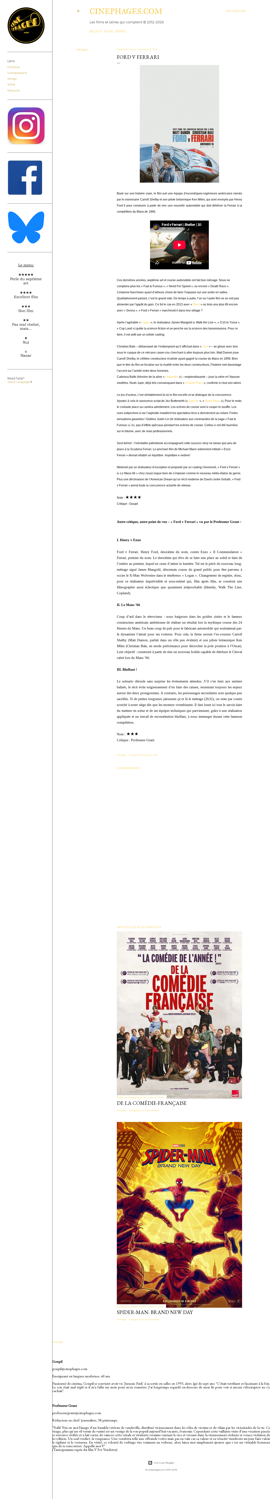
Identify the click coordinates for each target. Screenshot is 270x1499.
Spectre (194, 400)
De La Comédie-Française (152, 1103)
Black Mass (212, 400)
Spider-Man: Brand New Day (155, 1312)
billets (96, 31)
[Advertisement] (179, 890)
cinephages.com (126, 11)
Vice (205, 346)
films (108, 31)
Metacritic (13, 90)
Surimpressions (17, 73)
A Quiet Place (194, 382)
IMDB (11, 84)
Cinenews (13, 67)
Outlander (171, 376)
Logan (145, 322)
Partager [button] (82, 49)
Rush (196, 304)
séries (120, 31)
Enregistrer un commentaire (144, 1110)
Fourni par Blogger (164, 1462)
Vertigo (12, 78)
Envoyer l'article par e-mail (143, 755)
